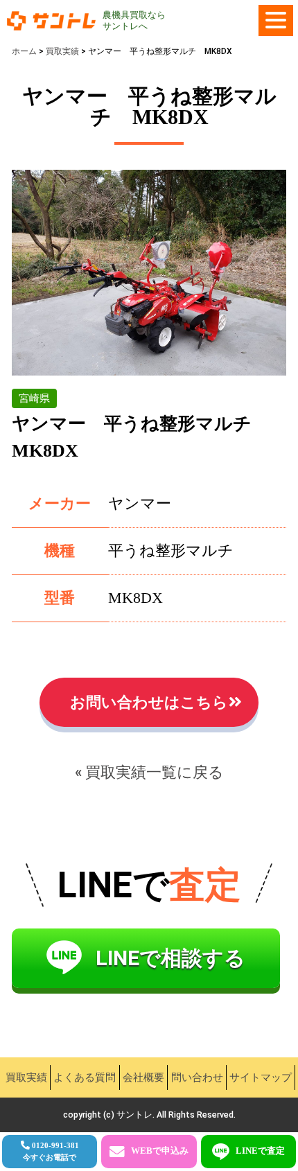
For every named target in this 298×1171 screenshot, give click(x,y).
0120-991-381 (51, 1151)
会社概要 (143, 1077)
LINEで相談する (170, 958)
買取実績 (26, 1077)
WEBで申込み (160, 1151)
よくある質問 (84, 1077)
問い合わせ (197, 1077)
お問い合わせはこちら (149, 702)
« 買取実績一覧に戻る (149, 772)
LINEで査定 (260, 1151)
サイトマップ (260, 1077)
